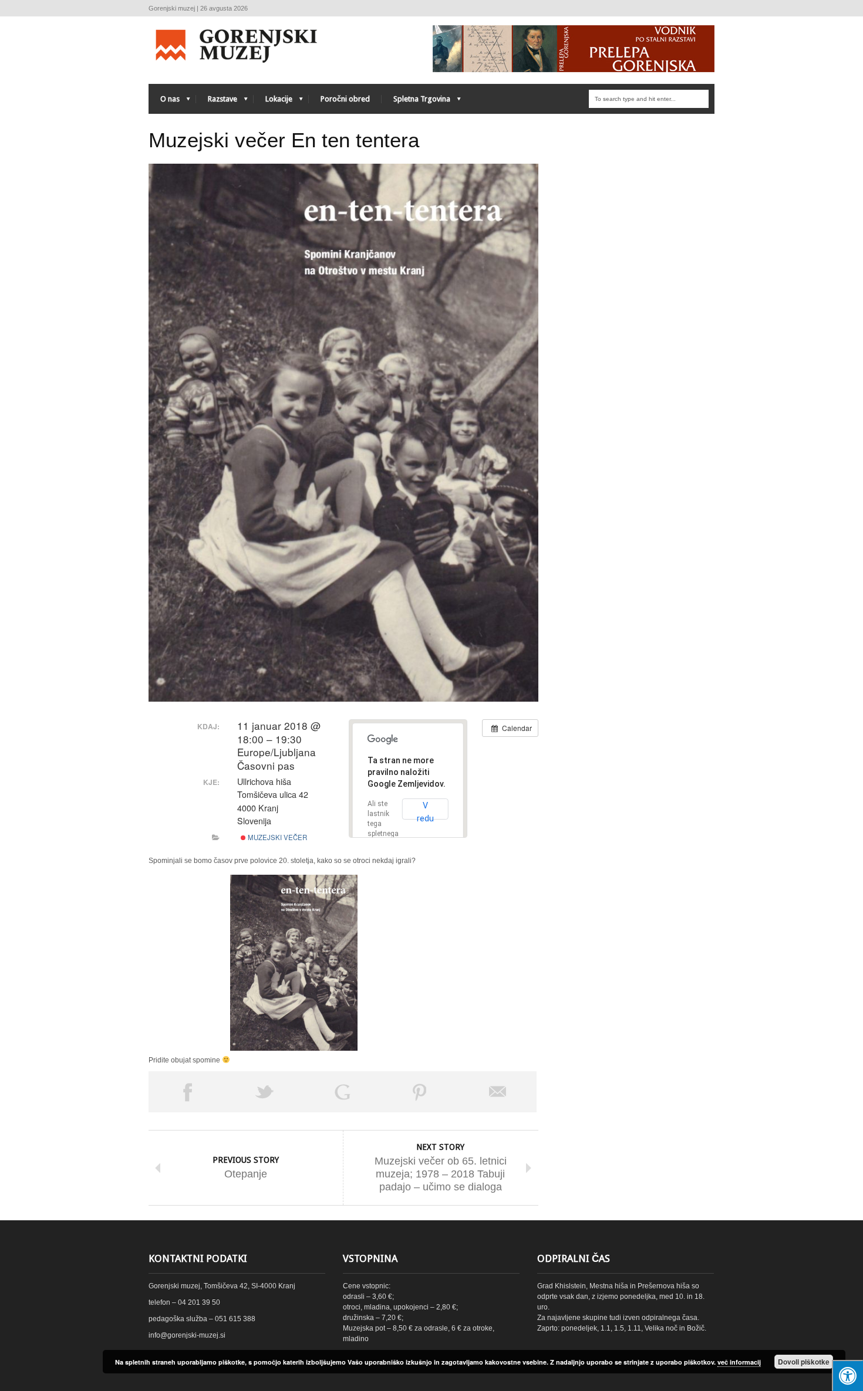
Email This (498, 1091)
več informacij (739, 1362)
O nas (164, 101)
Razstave (216, 101)
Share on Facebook (187, 1091)
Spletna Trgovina (416, 101)
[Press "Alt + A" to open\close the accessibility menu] (847, 1375)
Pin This (420, 1091)
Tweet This (265, 1091)
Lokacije (273, 101)
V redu (425, 810)
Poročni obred (345, 98)
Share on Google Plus (342, 1091)
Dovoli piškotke (804, 1361)
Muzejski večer (276, 837)
